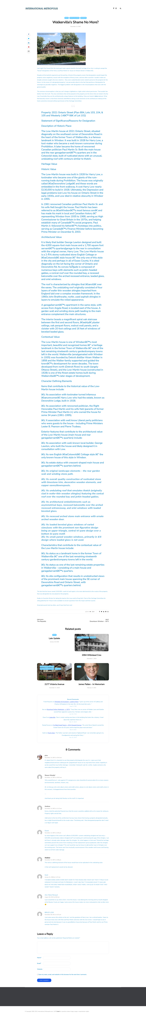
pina (46, 755)
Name (39, 958)
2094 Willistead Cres (91, 655)
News (66, 17)
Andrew (47, 806)
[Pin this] (28, 47)
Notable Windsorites (46, 668)
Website (39, 969)
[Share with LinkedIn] (28, 42)
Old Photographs (82, 637)
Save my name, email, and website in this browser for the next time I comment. (63, 974)
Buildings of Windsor (47, 666)
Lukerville (52, 717)
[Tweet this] (28, 38)
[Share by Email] (28, 51)
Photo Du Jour (74, 17)
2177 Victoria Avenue (54, 684)
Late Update (54, 638)
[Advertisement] (55, 996)
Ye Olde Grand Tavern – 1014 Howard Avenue (67, 725)
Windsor (83, 17)
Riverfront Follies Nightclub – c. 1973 (58, 709)
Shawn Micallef (50, 775)
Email (39, 963)
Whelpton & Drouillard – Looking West (66, 702)
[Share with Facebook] (28, 34)
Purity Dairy (51, 733)
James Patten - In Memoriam (92, 684)
